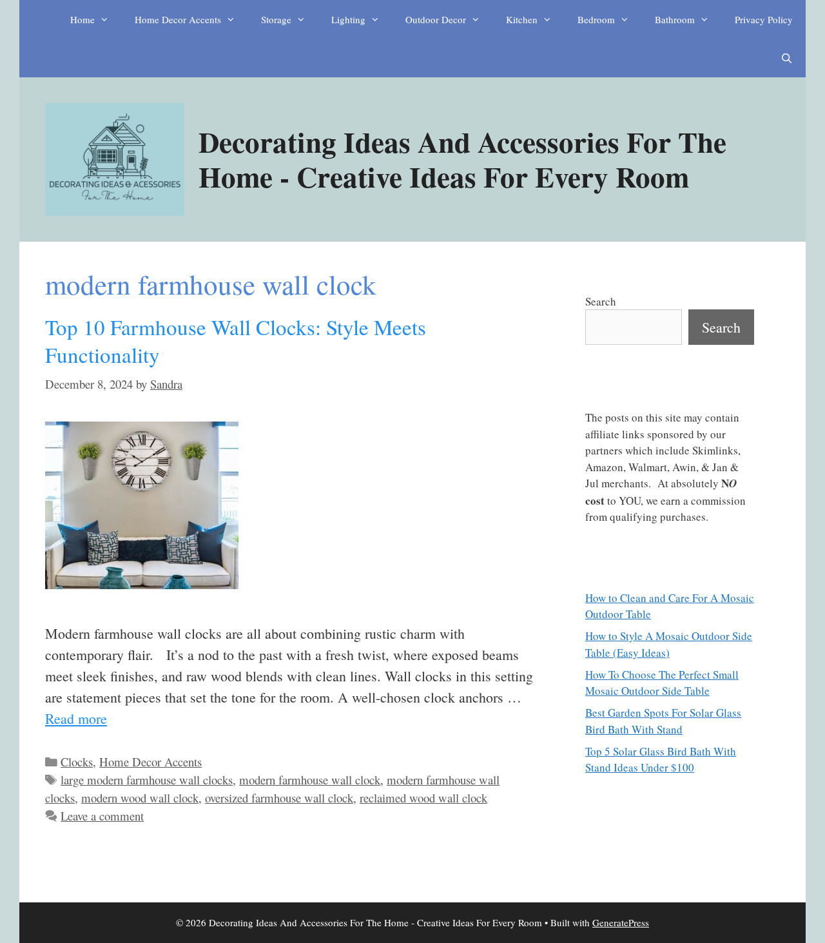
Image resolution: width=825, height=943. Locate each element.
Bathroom (675, 19)
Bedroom (596, 19)
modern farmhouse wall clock (309, 780)
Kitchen (522, 19)
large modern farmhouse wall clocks (147, 780)
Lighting (348, 19)
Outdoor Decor (435, 19)
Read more (76, 718)
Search (600, 301)
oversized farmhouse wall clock (279, 798)
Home (82, 19)
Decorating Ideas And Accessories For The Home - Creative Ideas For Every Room (462, 159)
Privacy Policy (764, 19)
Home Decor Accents (178, 19)
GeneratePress (620, 922)
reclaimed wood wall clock (423, 798)
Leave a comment (102, 816)
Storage (276, 19)
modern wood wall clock (140, 798)
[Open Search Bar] (787, 58)
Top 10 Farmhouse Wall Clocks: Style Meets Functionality (235, 341)
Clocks (77, 761)
